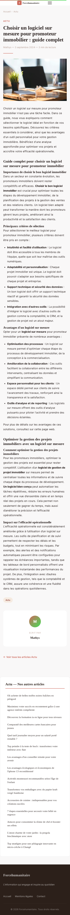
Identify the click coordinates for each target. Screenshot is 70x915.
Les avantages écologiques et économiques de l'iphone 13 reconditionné (30, 769)
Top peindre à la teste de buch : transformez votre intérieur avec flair (32, 748)
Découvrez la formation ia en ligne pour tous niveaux (34, 717)
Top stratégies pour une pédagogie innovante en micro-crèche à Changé (31, 845)
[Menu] (50, 3)
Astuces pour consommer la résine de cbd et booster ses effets (33, 823)
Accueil (7, 11)
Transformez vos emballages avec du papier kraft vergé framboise (32, 791)
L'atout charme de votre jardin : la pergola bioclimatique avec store (28, 834)
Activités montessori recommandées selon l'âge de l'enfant (32, 780)
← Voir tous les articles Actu (20, 657)
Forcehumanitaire (16, 875)
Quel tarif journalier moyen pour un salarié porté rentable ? (32, 737)
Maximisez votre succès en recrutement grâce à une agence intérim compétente (33, 708)
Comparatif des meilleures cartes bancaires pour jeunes (31, 726)
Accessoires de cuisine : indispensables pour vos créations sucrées (32, 802)
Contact (41, 896)
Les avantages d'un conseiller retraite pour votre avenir (31, 759)
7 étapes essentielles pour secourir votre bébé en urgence (31, 813)
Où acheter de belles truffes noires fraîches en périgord (30, 697)
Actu (16, 11)
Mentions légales (24, 896)
